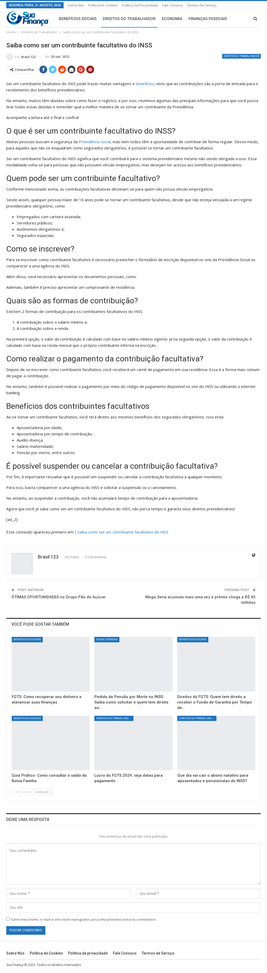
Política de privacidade (140, 5)
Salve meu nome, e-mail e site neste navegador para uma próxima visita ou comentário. (83, 919)
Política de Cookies (103, 5)
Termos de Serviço (202, 5)
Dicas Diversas (107, 639)
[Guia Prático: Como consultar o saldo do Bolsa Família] (51, 743)
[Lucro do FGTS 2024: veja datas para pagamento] (133, 743)
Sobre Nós (76, 5)
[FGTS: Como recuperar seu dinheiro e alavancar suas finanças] (51, 664)
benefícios (145, 83)
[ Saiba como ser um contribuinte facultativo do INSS (121, 532)
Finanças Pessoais (208, 18)
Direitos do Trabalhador (129, 18)
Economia (172, 18)
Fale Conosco (172, 5)
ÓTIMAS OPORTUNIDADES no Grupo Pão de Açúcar (58, 597)
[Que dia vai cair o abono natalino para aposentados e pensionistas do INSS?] (216, 743)
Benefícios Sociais (77, 18)
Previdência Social (95, 141)
